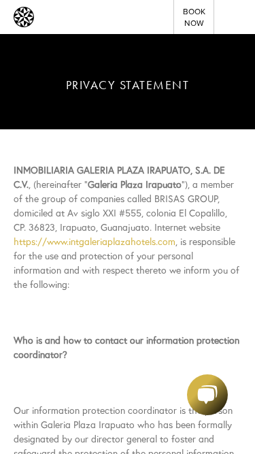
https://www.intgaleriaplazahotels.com (94, 242)
